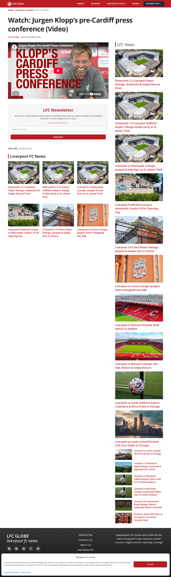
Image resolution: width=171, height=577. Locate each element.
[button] (81, 3)
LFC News (126, 44)
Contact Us (85, 540)
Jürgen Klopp (25, 148)
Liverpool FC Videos (24, 10)
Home (10, 10)
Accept (150, 564)
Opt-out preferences (11, 572)
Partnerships (85, 549)
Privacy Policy (25, 572)
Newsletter (85, 535)
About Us (85, 545)
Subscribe (58, 137)
